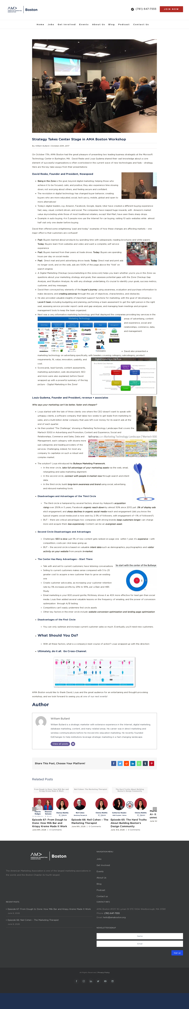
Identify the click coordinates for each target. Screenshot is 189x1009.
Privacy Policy (104, 974)
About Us (101, 879)
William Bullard (42, 146)
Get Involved (103, 867)
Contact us (102, 898)
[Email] (73, 744)
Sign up (177, 955)
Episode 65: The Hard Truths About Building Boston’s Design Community (136, 825)
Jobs (99, 861)
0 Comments (55, 832)
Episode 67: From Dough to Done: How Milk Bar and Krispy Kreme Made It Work (51, 825)
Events (100, 873)
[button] (34, 810)
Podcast (101, 892)
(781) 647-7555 (146, 9)
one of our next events (95, 696)
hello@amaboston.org (114, 919)
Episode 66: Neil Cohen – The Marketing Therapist (33, 922)
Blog (99, 886)
